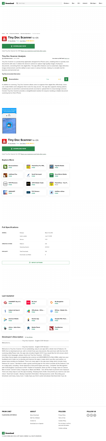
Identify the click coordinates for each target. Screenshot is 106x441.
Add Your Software (35, 418)
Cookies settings (63, 428)
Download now (19, 46)
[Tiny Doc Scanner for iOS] (4, 39)
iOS (78, 3)
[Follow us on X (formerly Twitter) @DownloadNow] (91, 415)
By (12, 41)
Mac (73, 3)
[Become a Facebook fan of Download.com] (88, 415)
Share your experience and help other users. (33, 51)
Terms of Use (62, 418)
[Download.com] (8, 3)
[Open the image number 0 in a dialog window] (9, 121)
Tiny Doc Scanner (23, 37)
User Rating (23, 41)
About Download (34, 415)
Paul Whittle (30, 337)
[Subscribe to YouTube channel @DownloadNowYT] (94, 415)
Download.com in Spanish (36, 423)
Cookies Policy (62, 420)
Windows (66, 3)
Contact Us (33, 420)
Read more (67, 58)
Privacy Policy (62, 415)
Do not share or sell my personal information (65, 424)
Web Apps (93, 3)
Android (85, 3)
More (100, 3)
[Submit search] (17, 3)
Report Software (37, 262)
